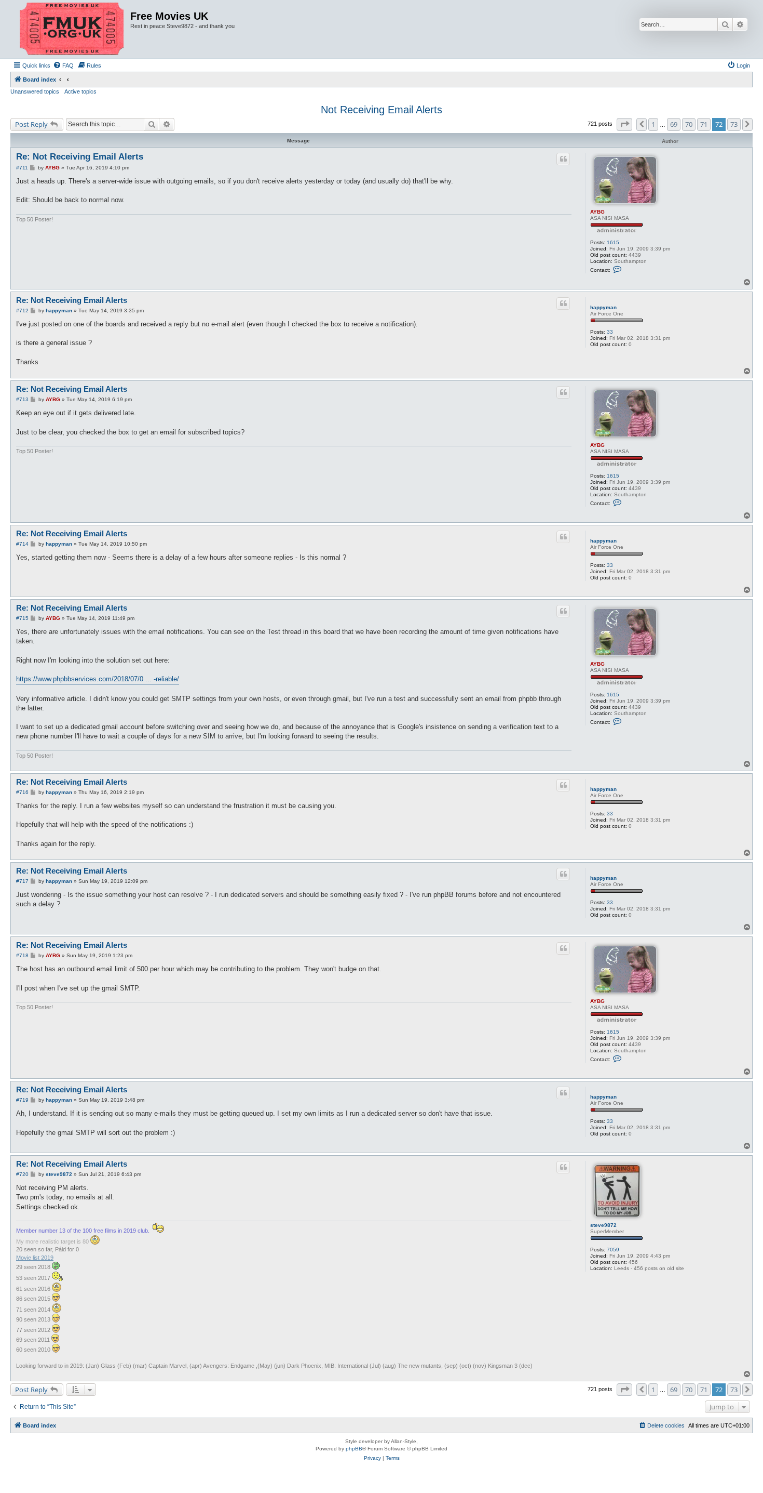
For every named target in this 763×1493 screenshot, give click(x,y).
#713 (22, 399)
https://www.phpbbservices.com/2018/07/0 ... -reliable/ (97, 679)
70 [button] (688, 124)
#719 (22, 1100)
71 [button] (703, 124)
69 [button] (673, 124)
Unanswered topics (34, 91)
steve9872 (603, 1225)
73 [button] (734, 124)
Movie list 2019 (34, 1257)
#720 (22, 1174)
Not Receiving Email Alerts (381, 109)
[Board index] (71, 29)
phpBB (354, 1448)
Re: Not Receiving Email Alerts (79, 157)
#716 (22, 792)
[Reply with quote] (563, 159)
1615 (613, 242)
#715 (22, 618)
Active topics (80, 91)
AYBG (597, 212)
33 (610, 332)
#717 (22, 881)
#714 (22, 544)
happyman (603, 307)
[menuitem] (63, 65)
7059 (613, 1249)
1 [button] (653, 124)
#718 (22, 955)
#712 (22, 310)
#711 (22, 167)
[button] (624, 124)
